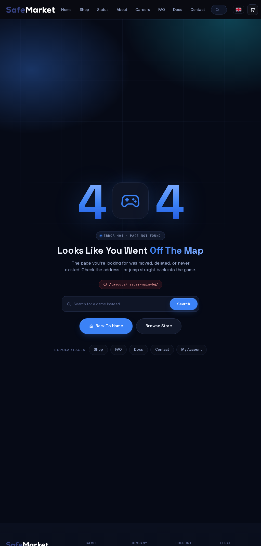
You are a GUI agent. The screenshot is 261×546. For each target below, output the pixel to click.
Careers (142, 9)
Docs (177, 9)
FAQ (161, 9)
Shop (84, 9)
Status (103, 9)
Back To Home (109, 325)
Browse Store (159, 325)
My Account (191, 349)
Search (183, 304)
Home (66, 9)
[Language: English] (238, 10)
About (122, 9)
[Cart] (252, 9)
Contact (197, 9)
